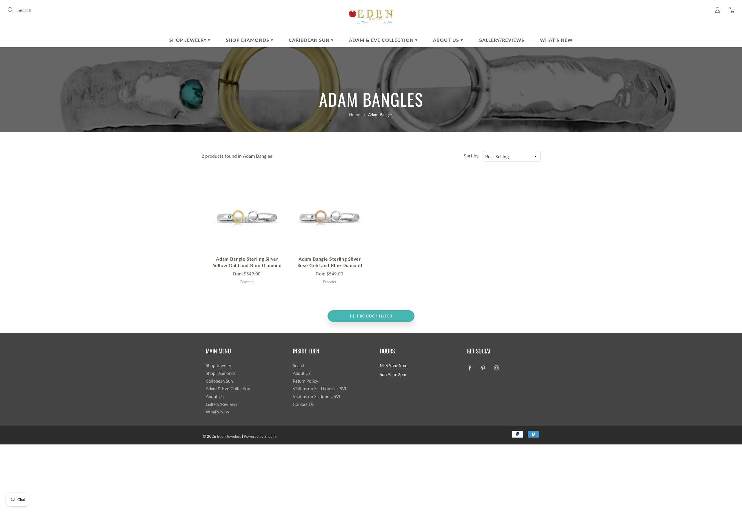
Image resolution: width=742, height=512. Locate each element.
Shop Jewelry (188, 40)
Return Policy (305, 381)
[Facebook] (470, 368)
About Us (447, 40)
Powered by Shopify (260, 436)
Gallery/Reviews (501, 40)
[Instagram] (496, 368)
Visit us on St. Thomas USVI (319, 388)
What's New (556, 40)
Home (354, 114)
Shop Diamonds (248, 40)
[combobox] (512, 156)
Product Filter (374, 316)
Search (299, 365)
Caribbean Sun (310, 40)
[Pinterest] (483, 368)
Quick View (247, 216)
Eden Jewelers (229, 436)
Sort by (471, 155)
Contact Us (303, 404)
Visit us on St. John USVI (316, 396)
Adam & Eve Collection (382, 40)
